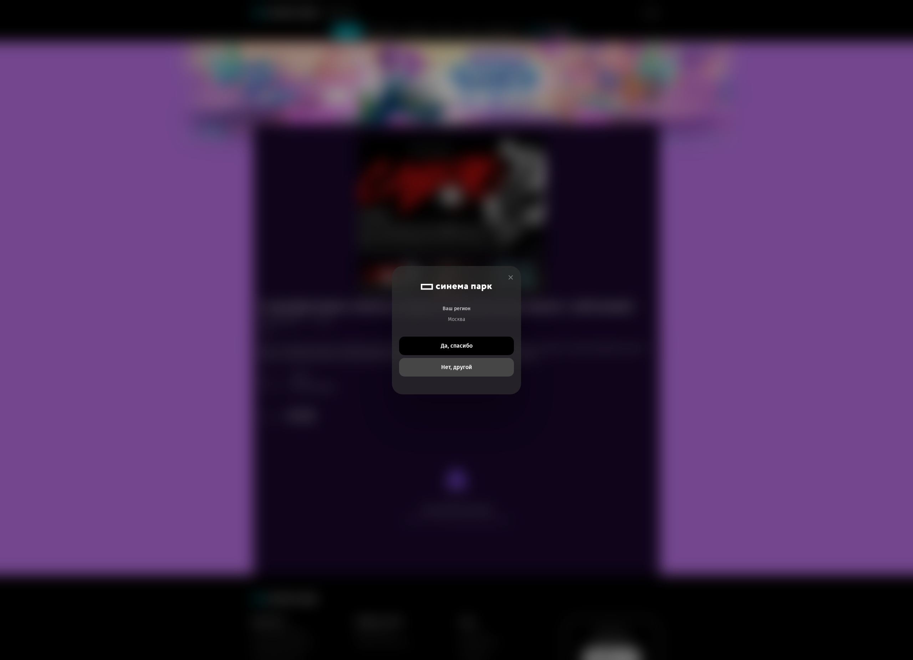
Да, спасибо (457, 345)
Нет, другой (456, 367)
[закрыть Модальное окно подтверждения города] (511, 277)
